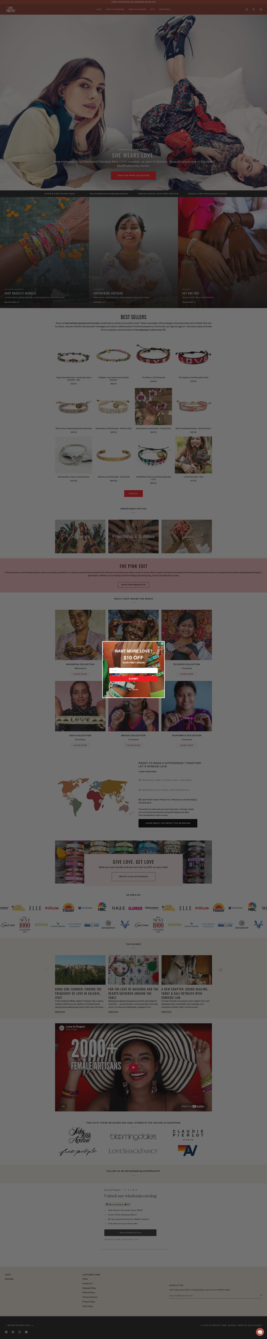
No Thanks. (133, 689)
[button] (260, 1332)
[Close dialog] (162, 643)
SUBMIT (133, 678)
